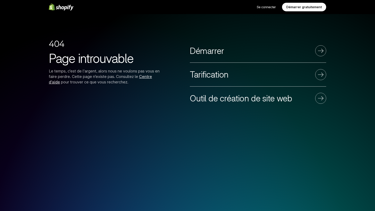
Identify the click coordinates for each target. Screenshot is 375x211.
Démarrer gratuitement (304, 7)
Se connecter (266, 7)
